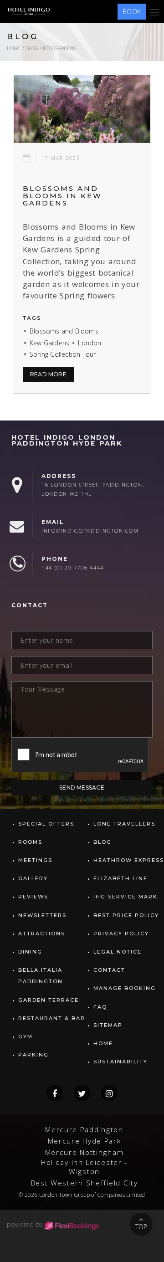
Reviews (33, 896)
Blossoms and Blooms (64, 331)
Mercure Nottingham (84, 1152)
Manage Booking (124, 988)
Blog (32, 48)
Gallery (33, 878)
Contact (109, 970)
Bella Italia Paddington (40, 976)
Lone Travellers (124, 824)
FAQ (100, 1007)
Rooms (30, 842)
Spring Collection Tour (63, 354)
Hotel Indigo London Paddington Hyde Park (66, 440)
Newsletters (42, 915)
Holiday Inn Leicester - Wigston (84, 1166)
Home (14, 48)
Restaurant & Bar (51, 1018)
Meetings (35, 860)
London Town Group (64, 1194)
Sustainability (120, 1061)
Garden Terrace (48, 1000)
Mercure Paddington (84, 1129)
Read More (48, 374)
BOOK (132, 11)
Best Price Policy (126, 915)
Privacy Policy (121, 933)
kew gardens (59, 48)
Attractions (41, 933)
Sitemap (108, 1025)
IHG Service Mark (125, 896)
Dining (30, 952)
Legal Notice (117, 952)
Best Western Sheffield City (84, 1183)
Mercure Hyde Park (84, 1141)
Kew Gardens (49, 343)
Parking (33, 1055)
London (89, 343)
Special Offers (46, 824)
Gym (25, 1036)
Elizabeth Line (120, 878)
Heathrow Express (128, 860)
